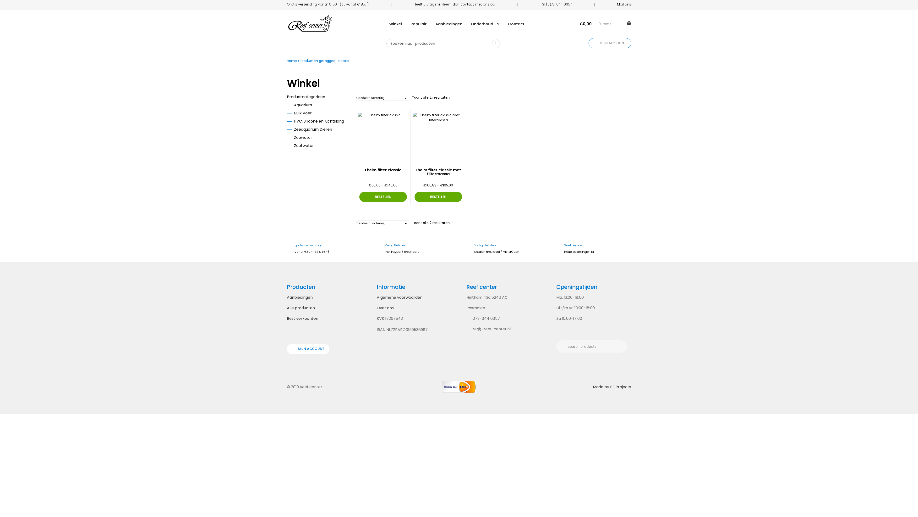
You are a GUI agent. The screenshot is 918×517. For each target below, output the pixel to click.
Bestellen (383, 196)
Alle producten (301, 308)
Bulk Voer (303, 113)
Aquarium (303, 105)
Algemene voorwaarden (399, 297)
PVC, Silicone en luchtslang (319, 121)
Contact (516, 24)
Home (292, 60)
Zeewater (303, 137)
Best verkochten (302, 318)
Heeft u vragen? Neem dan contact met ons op (454, 4)
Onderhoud (482, 24)
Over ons (385, 308)
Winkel (395, 24)
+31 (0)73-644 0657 (556, 4)
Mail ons (624, 4)
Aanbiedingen (448, 24)
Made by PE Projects (612, 387)
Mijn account (612, 43)
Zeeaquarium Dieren (313, 129)
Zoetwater (304, 145)
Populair (418, 24)
